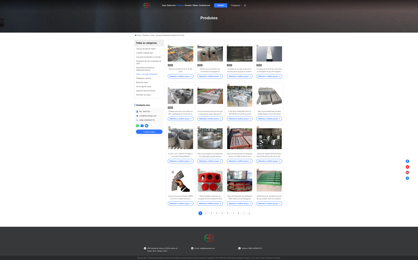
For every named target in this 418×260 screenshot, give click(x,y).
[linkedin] (407, 173)
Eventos (188, 5)
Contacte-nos (204, 5)
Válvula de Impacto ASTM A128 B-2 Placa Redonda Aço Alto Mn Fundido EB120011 (269, 156)
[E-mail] (142, 126)
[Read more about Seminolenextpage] (244, 213)
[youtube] (407, 167)
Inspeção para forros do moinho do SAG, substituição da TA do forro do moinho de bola (180, 113)
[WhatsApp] (137, 126)
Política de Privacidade (156, 258)
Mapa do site (141, 258)
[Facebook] (407, 161)
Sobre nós (171, 5)
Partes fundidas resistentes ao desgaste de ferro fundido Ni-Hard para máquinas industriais (210, 198)
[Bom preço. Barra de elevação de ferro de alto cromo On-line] (180, 53)
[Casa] (146, 5)
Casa (164, 5)
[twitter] (407, 178)
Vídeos (195, 5)
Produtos (180, 5)
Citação (220, 5)
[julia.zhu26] (147, 126)
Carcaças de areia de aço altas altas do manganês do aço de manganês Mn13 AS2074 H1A (269, 71)
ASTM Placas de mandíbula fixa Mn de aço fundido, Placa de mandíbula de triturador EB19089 (269, 198)
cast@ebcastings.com (147, 116)
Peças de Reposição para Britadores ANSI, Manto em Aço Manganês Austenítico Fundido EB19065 (239, 198)
